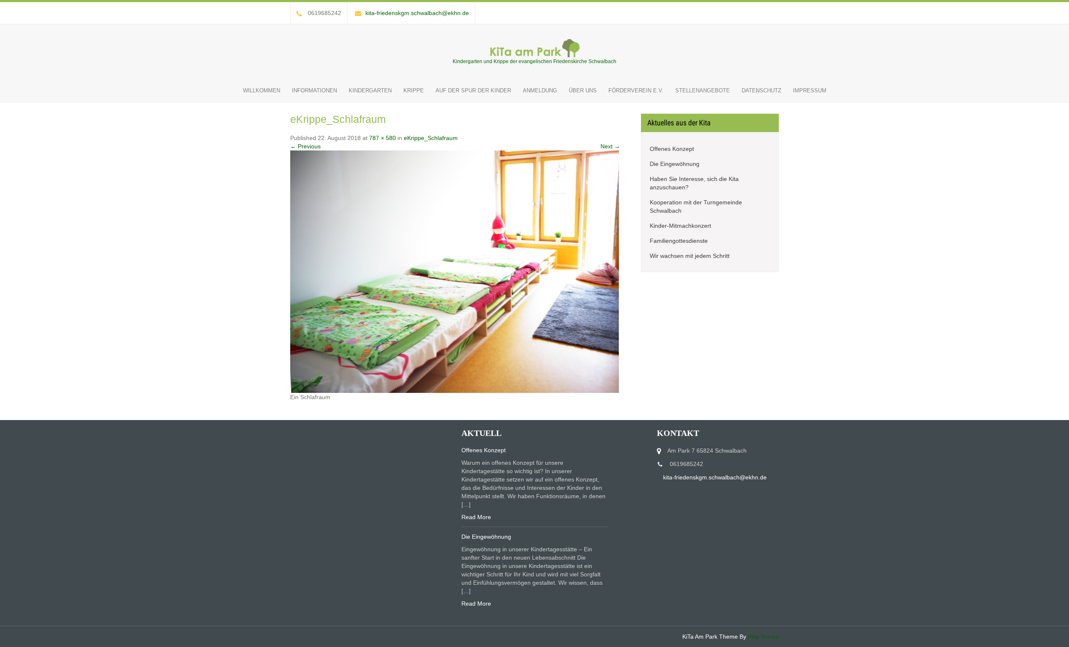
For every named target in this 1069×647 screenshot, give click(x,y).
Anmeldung (540, 90)
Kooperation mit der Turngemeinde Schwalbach (696, 206)
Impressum (809, 90)
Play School (763, 636)
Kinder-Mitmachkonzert (680, 225)
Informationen (314, 90)
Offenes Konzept (672, 148)
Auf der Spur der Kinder (473, 90)
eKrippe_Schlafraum (431, 138)
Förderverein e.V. (636, 90)
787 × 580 (382, 138)
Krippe (413, 90)
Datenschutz (761, 90)
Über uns (583, 90)
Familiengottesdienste (679, 240)
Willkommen (261, 90)
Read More (476, 517)
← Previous (305, 146)
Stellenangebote (702, 90)
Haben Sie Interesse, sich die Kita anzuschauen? (694, 183)
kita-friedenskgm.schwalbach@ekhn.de (417, 13)
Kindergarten (370, 90)
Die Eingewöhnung (674, 163)
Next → (610, 146)
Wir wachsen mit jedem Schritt (690, 255)
